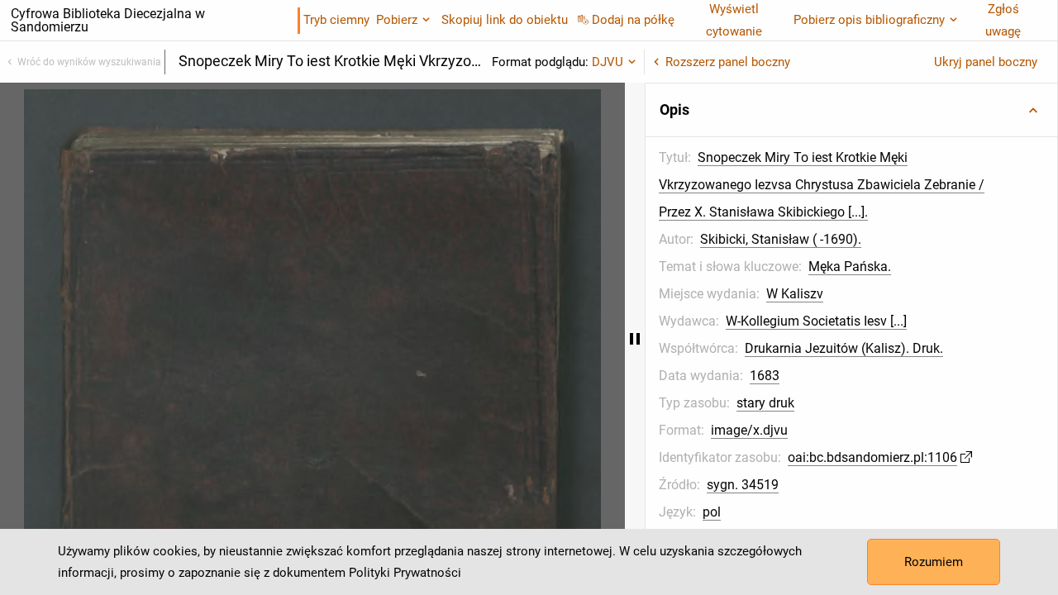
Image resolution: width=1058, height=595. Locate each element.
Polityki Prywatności (405, 572)
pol (712, 512)
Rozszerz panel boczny (727, 62)
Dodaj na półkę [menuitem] (633, 19)
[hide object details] (635, 339)
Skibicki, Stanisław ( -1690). (780, 239)
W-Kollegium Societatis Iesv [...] (816, 321)
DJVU (607, 62)
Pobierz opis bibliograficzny (869, 19)
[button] (851, 109)
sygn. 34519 (743, 485)
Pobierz (396, 19)
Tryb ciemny (336, 19)
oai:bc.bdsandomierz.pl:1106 (872, 457)
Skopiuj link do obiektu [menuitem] (504, 19)
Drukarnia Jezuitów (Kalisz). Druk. (844, 348)
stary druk (765, 403)
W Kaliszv (794, 294)
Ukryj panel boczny (985, 62)
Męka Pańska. (849, 266)
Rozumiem (933, 562)
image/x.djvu (749, 430)
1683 (764, 375)
